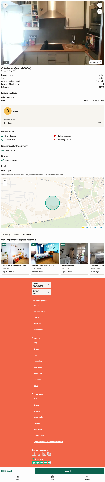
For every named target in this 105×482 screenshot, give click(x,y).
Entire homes (38, 330)
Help (35, 399)
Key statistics (38, 379)
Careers (36, 349)
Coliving (36, 317)
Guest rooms (38, 323)
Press (35, 355)
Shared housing (39, 311)
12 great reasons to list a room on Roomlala (48, 442)
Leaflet (86, 227)
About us (37, 411)
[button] (5, 180)
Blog (35, 343)
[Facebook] (34, 454)
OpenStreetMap (97, 227)
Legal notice (38, 367)
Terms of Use (38, 373)
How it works (38, 417)
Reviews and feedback (42, 435)
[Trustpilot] (41, 466)
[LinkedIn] (49, 454)
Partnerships (38, 361)
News (36, 386)
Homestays (37, 305)
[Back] (5, 8)
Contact (36, 405)
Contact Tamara (69, 471)
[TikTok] (44, 454)
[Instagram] (39, 454)
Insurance (37, 423)
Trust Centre (38, 429)
